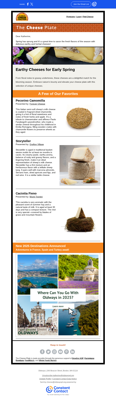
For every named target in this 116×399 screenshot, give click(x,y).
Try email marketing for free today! (58, 394)
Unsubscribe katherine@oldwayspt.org (58, 375)
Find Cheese (88, 17)
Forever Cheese (37, 104)
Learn (78, 17)
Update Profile (45, 379)
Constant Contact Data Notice (64, 379)
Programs (70, 17)
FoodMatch (29, 360)
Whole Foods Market (47, 360)
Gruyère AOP (78, 358)
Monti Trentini (36, 197)
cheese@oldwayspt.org (56, 382)
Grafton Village (37, 144)
